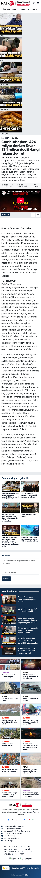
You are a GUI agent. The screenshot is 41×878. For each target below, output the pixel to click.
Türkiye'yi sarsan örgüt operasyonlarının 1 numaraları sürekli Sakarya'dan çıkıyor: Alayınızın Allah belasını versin (10, 542)
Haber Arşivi (8, 841)
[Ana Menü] (38, 3)
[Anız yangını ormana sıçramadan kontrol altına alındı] (31, 759)
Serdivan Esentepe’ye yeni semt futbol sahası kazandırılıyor (31, 794)
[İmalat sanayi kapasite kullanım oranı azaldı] (10, 759)
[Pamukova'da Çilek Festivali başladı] (10, 664)
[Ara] (34, 3)
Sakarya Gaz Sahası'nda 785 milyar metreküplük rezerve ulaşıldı (30, 746)
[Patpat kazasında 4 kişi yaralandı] (31, 688)
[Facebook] (8, 819)
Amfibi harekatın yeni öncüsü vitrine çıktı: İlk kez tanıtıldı (30, 722)
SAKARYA (25, 9)
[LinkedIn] (24, 819)
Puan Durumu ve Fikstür (13, 833)
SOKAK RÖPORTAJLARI (12, 852)
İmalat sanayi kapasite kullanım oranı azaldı (10, 770)
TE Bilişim (26, 875)
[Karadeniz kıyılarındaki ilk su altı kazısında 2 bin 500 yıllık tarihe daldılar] (30, 530)
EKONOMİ (26, 849)
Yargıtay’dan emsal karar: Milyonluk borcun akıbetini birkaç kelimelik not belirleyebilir (11, 496)
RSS (7, 868)
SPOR (35, 852)
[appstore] (14, 859)
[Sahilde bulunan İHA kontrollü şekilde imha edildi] (10, 710)
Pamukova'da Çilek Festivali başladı (8, 676)
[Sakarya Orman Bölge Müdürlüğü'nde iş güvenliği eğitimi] (10, 782)
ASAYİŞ (15, 9)
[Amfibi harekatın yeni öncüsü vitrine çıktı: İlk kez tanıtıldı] (31, 710)
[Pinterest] (16, 819)
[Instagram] (20, 819)
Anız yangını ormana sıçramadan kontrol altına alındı (30, 771)
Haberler (5, 138)
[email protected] (28, 812)
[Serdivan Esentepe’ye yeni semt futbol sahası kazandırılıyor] (31, 782)
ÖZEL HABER (19, 854)
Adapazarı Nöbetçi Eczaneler (14, 826)
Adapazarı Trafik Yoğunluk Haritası (17, 831)
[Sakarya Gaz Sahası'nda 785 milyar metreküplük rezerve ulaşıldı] (31, 733)
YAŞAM (16, 849)
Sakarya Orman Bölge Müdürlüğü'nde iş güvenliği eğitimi (9, 794)
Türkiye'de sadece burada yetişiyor (8, 745)
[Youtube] (28, 819)
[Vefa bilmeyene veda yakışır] (30, 508)
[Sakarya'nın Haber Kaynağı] (15, 3)
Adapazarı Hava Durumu (13, 829)
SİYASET (34, 9)
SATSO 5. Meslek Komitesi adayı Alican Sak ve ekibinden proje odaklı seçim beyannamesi (10, 518)
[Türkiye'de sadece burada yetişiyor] (10, 733)
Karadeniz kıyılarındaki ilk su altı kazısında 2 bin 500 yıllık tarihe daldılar (29, 539)
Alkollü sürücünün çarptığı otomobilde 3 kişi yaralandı (30, 676)
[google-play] (26, 859)
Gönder (6, 578)
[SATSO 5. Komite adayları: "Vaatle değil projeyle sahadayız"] (30, 486)
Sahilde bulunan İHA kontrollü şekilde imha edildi (9, 722)
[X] (12, 819)
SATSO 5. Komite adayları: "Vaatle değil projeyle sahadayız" (29, 495)
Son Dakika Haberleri (12, 838)
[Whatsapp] (32, 819)
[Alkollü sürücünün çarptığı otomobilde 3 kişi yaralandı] (31, 664)
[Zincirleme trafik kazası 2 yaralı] (10, 688)
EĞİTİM (26, 852)
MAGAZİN (7, 854)
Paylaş (6, 214)
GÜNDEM (6, 9)
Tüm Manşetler (9, 836)
